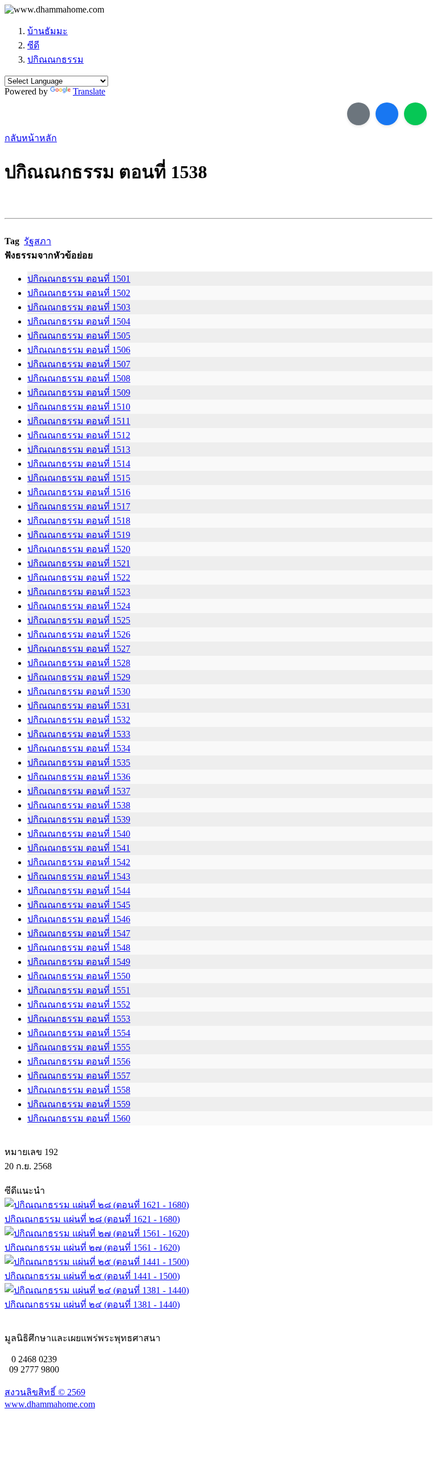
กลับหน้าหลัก (31, 138)
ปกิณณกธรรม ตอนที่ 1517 (78, 506)
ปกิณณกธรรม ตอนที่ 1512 (78, 435)
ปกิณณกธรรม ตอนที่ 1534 (78, 748)
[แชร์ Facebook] (387, 113)
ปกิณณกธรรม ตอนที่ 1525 (78, 620)
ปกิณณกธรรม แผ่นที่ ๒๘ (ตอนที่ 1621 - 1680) (92, 1219)
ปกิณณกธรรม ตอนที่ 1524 (78, 606)
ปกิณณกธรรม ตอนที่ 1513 (78, 449)
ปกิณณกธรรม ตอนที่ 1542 (78, 862)
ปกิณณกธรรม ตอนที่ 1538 (78, 805)
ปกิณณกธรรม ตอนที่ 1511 (78, 421)
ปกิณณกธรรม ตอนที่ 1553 (78, 1019)
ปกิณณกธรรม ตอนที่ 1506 (78, 350)
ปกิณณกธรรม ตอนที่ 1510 (78, 407)
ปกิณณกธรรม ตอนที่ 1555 (78, 1047)
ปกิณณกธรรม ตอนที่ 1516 (78, 492)
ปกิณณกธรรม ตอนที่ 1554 (78, 1033)
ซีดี (33, 45)
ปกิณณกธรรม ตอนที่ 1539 (78, 819)
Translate (89, 91)
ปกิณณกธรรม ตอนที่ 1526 (78, 634)
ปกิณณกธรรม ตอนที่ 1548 (78, 947)
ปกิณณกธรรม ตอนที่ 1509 (78, 392)
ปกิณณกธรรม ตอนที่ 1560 (78, 1118)
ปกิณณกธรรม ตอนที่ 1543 (78, 876)
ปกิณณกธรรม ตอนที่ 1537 (78, 791)
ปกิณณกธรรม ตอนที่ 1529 (78, 677)
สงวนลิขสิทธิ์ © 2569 (45, 1392)
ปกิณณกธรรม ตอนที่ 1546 (78, 919)
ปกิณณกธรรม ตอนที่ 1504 (78, 321)
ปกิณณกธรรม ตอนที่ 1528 (78, 663)
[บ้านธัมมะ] (54, 10)
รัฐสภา (37, 241)
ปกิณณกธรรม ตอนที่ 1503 (78, 307)
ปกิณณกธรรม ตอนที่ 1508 (78, 378)
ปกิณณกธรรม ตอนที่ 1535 (78, 762)
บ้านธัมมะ (47, 31)
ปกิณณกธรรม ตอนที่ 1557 (78, 1075)
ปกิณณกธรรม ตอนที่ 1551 (78, 990)
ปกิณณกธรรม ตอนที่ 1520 (78, 549)
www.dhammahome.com (50, 1404)
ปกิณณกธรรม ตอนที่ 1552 (78, 1004)
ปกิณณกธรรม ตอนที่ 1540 (78, 834)
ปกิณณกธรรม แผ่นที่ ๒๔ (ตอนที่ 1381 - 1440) (92, 1304)
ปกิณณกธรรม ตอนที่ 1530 (78, 691)
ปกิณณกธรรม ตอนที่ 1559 (78, 1104)
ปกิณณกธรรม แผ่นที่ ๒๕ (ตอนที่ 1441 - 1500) (92, 1276)
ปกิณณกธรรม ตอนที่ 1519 (78, 535)
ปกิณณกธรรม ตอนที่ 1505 (78, 335)
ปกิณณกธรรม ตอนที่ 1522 (78, 577)
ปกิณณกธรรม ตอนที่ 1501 (78, 278)
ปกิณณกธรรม (55, 59)
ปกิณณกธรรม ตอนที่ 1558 (78, 1090)
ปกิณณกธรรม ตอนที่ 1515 (78, 478)
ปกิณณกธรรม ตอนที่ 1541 (78, 848)
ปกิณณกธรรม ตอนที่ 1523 (78, 592)
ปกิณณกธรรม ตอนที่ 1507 (78, 364)
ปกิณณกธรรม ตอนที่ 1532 (78, 720)
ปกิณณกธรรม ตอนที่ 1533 (78, 734)
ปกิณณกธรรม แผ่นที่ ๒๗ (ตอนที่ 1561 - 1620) (92, 1247)
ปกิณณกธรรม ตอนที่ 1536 (78, 777)
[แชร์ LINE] (415, 113)
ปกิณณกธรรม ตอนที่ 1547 (78, 933)
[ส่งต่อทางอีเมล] (358, 113)
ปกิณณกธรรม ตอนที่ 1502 (78, 293)
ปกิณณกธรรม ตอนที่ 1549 (78, 962)
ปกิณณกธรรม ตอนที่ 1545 (78, 905)
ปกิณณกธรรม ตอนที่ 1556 (78, 1061)
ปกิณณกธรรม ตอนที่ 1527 (78, 649)
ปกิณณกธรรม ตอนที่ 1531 (78, 705)
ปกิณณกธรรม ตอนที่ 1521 (78, 563)
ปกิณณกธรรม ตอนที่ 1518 (78, 520)
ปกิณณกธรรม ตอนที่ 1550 (78, 976)
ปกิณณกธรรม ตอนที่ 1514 (78, 464)
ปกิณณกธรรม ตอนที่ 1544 (78, 890)
